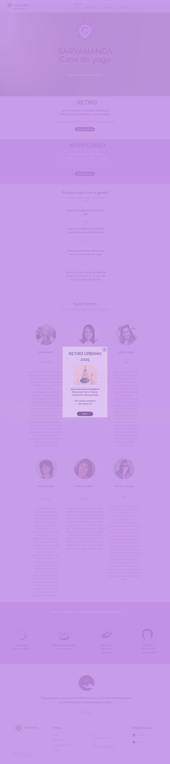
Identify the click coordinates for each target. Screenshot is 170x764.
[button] (104, 350)
